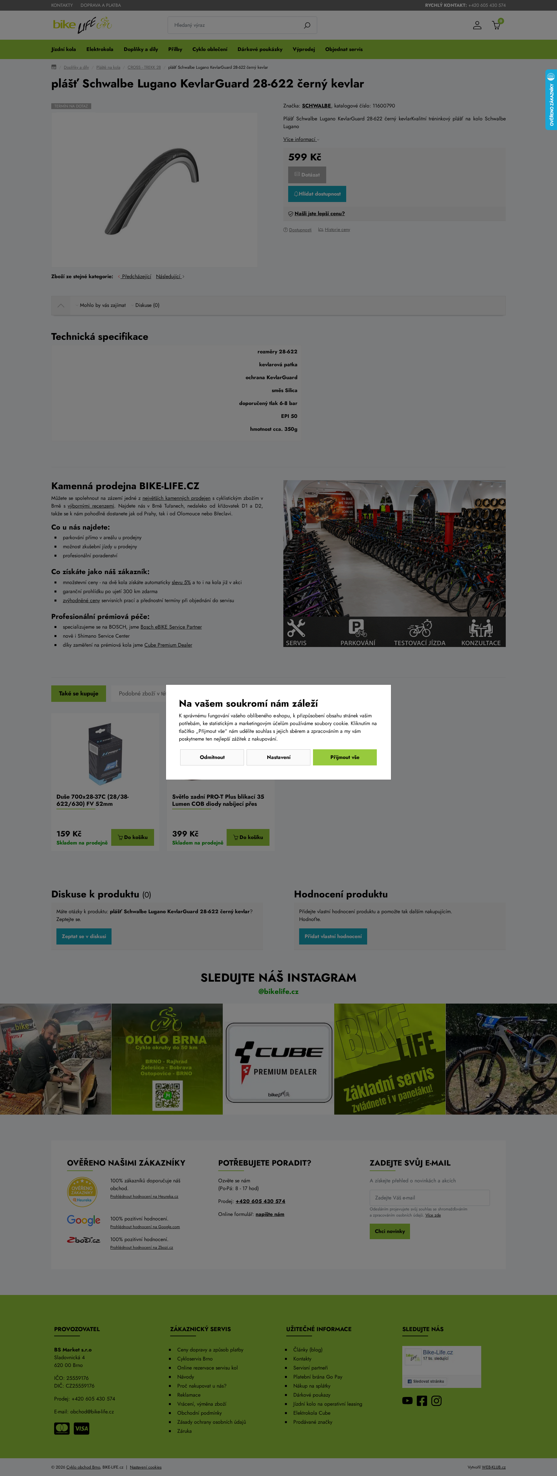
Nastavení (278, 757)
